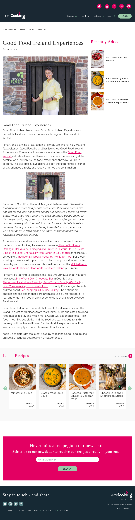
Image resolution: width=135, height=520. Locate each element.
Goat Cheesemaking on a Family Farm (25, 286)
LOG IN (125, 16)
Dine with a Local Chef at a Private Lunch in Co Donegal (36, 252)
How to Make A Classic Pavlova (117, 59)
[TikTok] (99, 7)
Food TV (85, 16)
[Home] (14, 16)
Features (97, 16)
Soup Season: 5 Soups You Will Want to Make (117, 80)
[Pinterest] (121, 7)
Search (110, 16)
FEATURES (13, 29)
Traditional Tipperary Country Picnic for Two (44, 256)
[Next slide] (130, 388)
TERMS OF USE (64, 510)
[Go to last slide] (5, 388)
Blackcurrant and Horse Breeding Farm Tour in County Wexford (41, 282)
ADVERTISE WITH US (49, 510)
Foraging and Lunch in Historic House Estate (57, 249)
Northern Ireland (54, 268)
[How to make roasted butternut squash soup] (97, 101)
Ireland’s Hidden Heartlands (26, 268)
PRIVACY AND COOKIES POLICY (28, 510)
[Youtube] (5, 504)
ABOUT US (11, 510)
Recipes (70, 16)
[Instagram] (107, 7)
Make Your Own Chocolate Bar (35, 278)
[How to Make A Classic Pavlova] (97, 59)
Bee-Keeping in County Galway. (40, 290)
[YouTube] (128, 7)
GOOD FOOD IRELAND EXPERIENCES (32, 29)
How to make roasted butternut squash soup (117, 101)
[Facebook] (114, 7)
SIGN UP (67, 468)
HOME (5, 29)
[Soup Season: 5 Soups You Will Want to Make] (97, 80)
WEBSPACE (128, 508)
